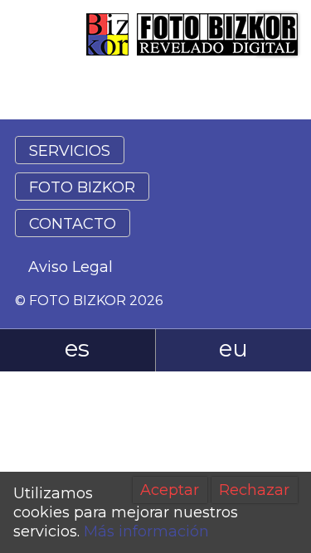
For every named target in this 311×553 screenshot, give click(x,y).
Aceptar (169, 490)
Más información (146, 531)
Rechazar (254, 490)
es (77, 348)
